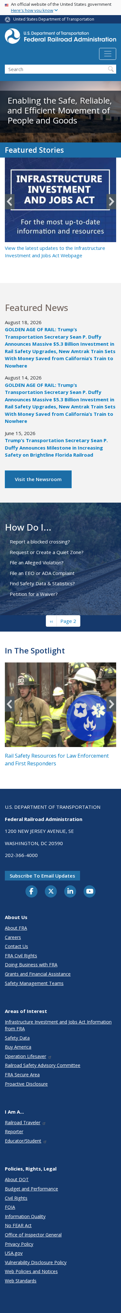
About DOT (17, 1179)
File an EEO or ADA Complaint (42, 573)
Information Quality (25, 1216)
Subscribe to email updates (42, 875)
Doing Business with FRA (31, 965)
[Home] (60, 38)
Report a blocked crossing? (40, 541)
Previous (10, 201)
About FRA (16, 928)
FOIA (10, 1207)
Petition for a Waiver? (34, 594)
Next (111, 201)
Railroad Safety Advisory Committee (42, 1065)
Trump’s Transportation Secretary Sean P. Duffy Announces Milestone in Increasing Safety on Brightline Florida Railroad (56, 447)
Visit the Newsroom (38, 479)
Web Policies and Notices (31, 1271)
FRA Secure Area (22, 1074)
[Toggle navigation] (107, 54)
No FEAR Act (18, 1225)
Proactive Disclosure (26, 1084)
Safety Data (17, 1038)
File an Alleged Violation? (37, 562)
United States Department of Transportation (53, 19)
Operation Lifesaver (25, 1056)
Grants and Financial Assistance (38, 974)
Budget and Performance (31, 1189)
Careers (13, 937)
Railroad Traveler (22, 1122)
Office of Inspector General (33, 1235)
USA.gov (14, 1253)
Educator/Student (23, 1141)
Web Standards (20, 1281)
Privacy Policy (19, 1244)
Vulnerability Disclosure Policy (35, 1262)
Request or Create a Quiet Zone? (47, 552)
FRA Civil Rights (21, 956)
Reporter (14, 1131)
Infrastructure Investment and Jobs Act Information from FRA (58, 1025)
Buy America (18, 1047)
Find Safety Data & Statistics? (42, 583)
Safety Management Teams (34, 983)
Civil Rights (16, 1198)
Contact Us (16, 946)
